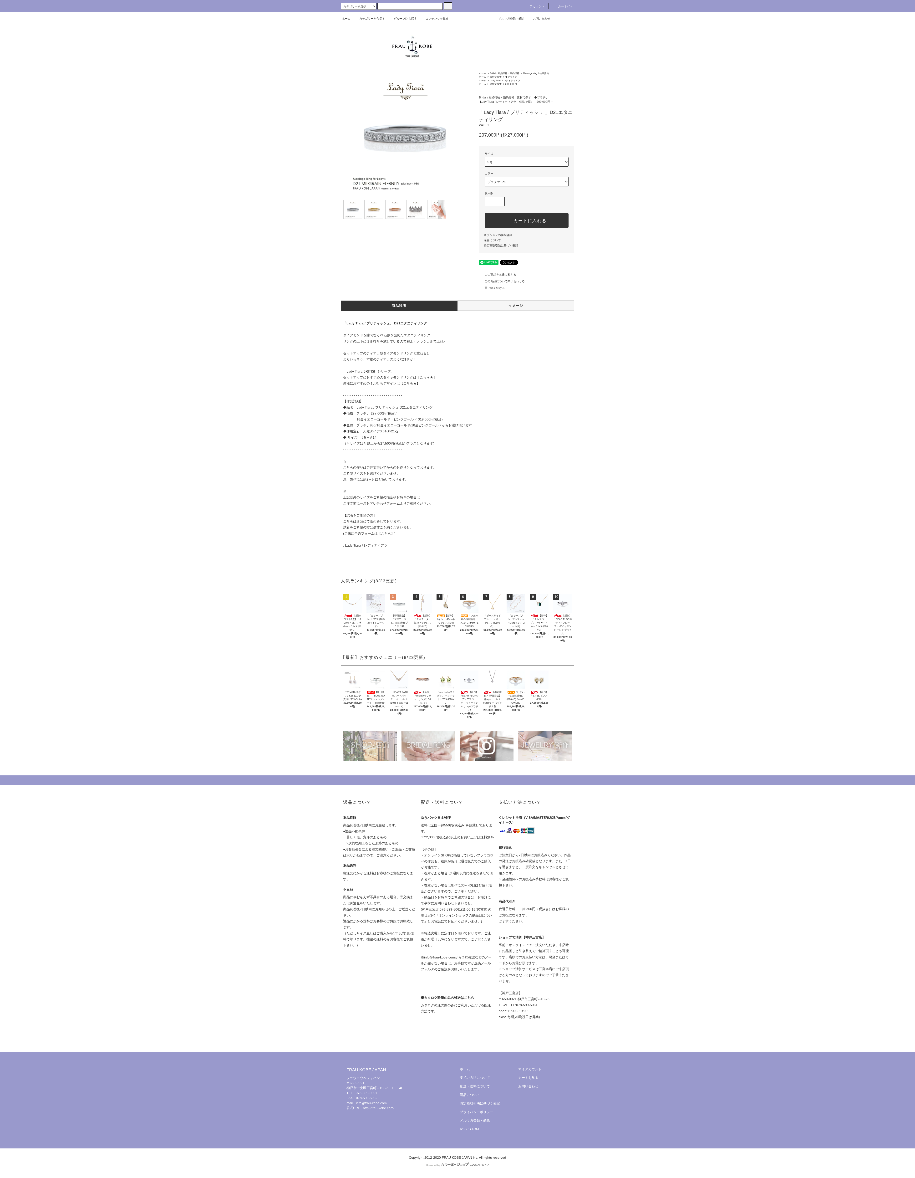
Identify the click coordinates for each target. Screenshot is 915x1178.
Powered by (433, 1165)
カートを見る (528, 1078)
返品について (492, 240)
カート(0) (565, 6)
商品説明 (399, 305)
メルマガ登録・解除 (511, 18)
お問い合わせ (541, 18)
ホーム (346, 18)
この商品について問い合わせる (505, 281)
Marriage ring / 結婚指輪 (536, 73)
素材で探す (496, 77)
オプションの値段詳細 (498, 235)
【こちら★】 (427, 377)
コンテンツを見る (437, 18)
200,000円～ (512, 84)
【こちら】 (386, 533)
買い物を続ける (495, 288)
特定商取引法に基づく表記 (501, 245)
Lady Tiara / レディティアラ (505, 80)
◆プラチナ (511, 77)
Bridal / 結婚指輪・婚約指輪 (504, 73)
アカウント (537, 6)
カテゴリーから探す (372, 18)
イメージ (515, 305)
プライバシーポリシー (476, 1112)
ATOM (474, 1129)
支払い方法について (475, 1078)
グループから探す (405, 18)
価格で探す (496, 84)
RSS (463, 1129)
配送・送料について (475, 1086)
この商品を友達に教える (500, 274)
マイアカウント (530, 1069)
